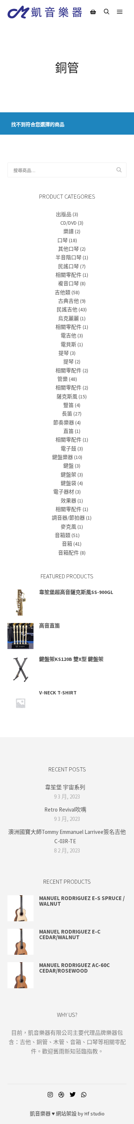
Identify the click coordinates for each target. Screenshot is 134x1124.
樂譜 (68, 231)
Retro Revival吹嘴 (65, 809)
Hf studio (94, 1113)
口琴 (62, 240)
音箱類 (62, 535)
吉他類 (62, 292)
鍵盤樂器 (62, 457)
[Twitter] (72, 1094)
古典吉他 (68, 301)
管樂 (62, 379)
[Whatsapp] (84, 1094)
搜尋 (120, 170)
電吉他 (68, 335)
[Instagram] (50, 1094)
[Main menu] (120, 12)
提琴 (63, 353)
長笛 (67, 413)
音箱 (67, 543)
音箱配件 (68, 552)
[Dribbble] (61, 1094)
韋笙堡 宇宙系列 (65, 787)
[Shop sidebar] (93, 12)
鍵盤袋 (68, 483)
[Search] (106, 12)
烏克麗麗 (68, 318)
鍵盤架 (68, 474)
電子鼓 (68, 448)
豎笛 (68, 405)
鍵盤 (68, 465)
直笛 (68, 431)
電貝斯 (68, 344)
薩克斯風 (67, 396)
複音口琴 (68, 283)
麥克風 (68, 526)
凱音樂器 (40, 1113)
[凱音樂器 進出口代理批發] (44, 12)
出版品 (63, 214)
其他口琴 (68, 248)
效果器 (68, 500)
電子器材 (63, 491)
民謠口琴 (68, 266)
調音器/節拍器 (68, 517)
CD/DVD (68, 222)
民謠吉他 (67, 309)
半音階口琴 (68, 257)
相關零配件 (68, 275)
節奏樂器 (63, 422)
